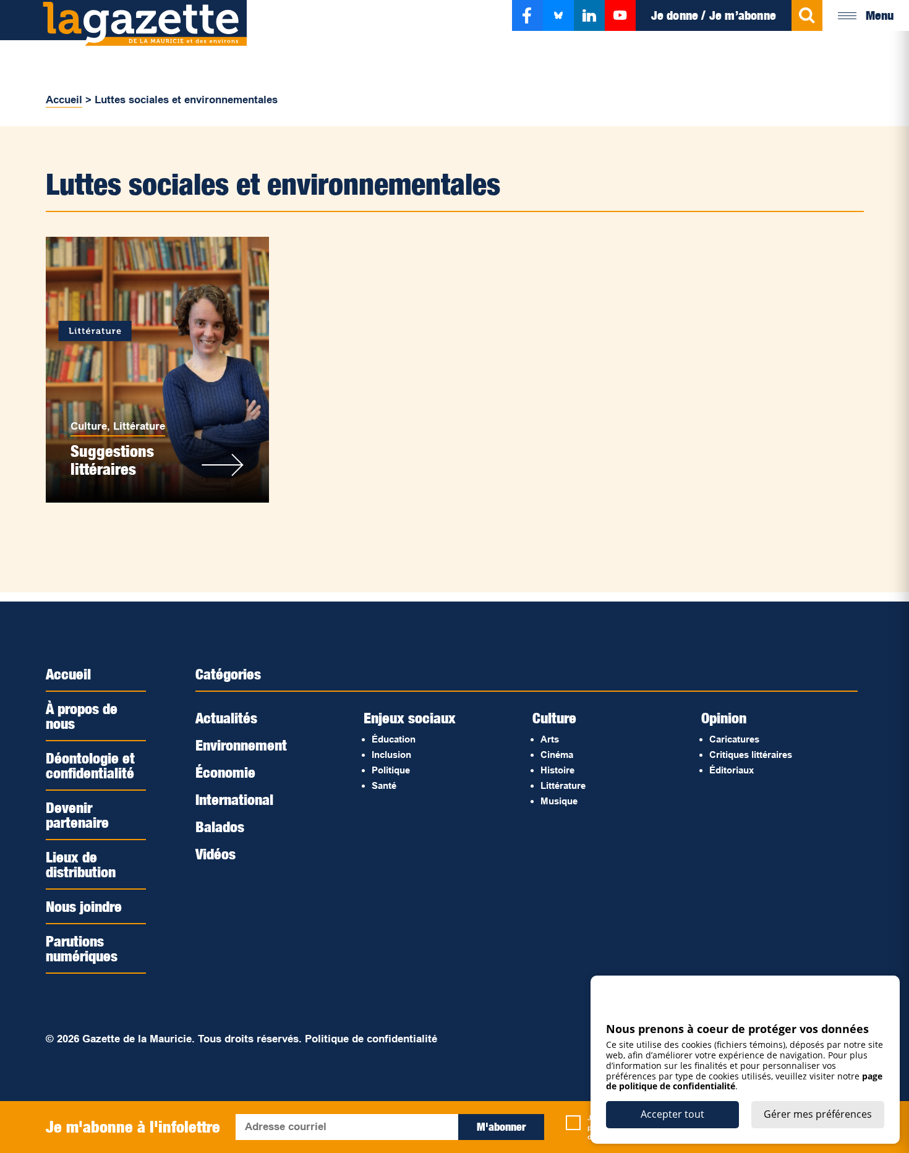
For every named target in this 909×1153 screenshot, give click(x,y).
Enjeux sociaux (410, 717)
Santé (384, 785)
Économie (225, 772)
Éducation (394, 739)
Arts (549, 739)
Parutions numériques (81, 948)
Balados (219, 826)
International (234, 799)
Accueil (64, 100)
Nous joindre (84, 906)
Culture (88, 426)
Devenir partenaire (77, 815)
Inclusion (391, 754)
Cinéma (556, 754)
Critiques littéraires (750, 754)
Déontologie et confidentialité (90, 765)
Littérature (139, 426)
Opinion (723, 717)
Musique (559, 801)
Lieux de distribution (81, 864)
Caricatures (734, 739)
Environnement (241, 745)
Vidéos (215, 853)
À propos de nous (81, 716)
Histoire (557, 770)
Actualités (226, 717)
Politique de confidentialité (371, 1039)
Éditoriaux (731, 770)
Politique (391, 770)
